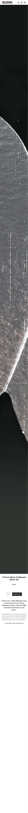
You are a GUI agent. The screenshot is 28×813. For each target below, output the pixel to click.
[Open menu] (25, 2)
